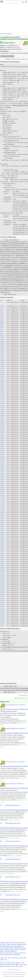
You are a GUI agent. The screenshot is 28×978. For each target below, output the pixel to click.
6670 (3, 312)
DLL (1, 964)
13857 (3, 411)
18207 (3, 520)
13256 (3, 397)
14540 (3, 431)
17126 (3, 493)
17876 (3, 511)
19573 (3, 550)
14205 (3, 423)
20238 (3, 565)
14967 (3, 442)
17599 (3, 505)
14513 (3, 429)
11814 (3, 359)
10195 (3, 345)
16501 (3, 481)
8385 (3, 327)
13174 (3, 396)
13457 (3, 399)
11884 (3, 360)
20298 (3, 567)
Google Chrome (21, 944)
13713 (3, 407)
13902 (3, 413)
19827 (3, 555)
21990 (3, 616)
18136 (3, 512)
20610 (3, 575)
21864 (3, 614)
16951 (3, 491)
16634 (3, 485)
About (9, 958)
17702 (3, 509)
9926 (3, 337)
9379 (3, 335)
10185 (3, 339)
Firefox (8, 944)
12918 (3, 388)
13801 (3, 409)
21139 (3, 598)
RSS (25, 958)
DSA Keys (22, 942)
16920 (3, 489)
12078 (3, 366)
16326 (3, 471)
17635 (3, 507)
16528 (3, 483)
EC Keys (3, 944)
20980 (3, 583)
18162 (3, 514)
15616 (3, 460)
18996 (3, 534)
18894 (3, 530)
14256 (3, 427)
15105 (3, 448)
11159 (3, 355)
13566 (3, 403)
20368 (3, 569)
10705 (3, 351)
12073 (3, 364)
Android (2, 942)
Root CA (16, 953)
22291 (3, 622)
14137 (3, 417)
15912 (3, 466)
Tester (2, 963)
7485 (3, 314)
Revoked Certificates (6, 953)
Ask (5, 959)
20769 (3, 579)
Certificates (10, 964)
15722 (3, 462)
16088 (3, 468)
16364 (3, 473)
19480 (3, 544)
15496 (3, 458)
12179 (3, 368)
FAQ (17, 966)
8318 (3, 325)
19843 (3, 557)
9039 (3, 333)
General (13, 944)
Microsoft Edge (5, 949)
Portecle (7, 951)
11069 (3, 353)
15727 (3, 464)
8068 (3, 321)
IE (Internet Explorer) (6, 946)
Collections (15, 958)
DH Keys (15, 942)
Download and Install (7, 56)
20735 (3, 577)
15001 (3, 444)
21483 (3, 610)
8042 (3, 320)
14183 (3, 421)
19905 (3, 559)
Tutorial (6, 954)
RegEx (17, 964)
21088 (3, 594)
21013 (3, 585)
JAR (23, 963)
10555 (3, 349)
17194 (3, 495)
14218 (3, 425)
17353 (3, 501)
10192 (3, 343)
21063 (3, 588)
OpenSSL (23, 949)
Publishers (8, 33)
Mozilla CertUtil (15, 949)
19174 (3, 538)
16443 (3, 479)
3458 (3, 306)
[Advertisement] (14, 18)
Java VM (2, 947)
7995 (3, 318)
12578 (3, 372)
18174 (3, 518)
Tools (2, 954)
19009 (3, 536)
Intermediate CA (19, 946)
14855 (3, 436)
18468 (3, 524)
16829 (3, 487)
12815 (3, 380)
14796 (3, 433)
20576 (3, 571)
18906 (3, 532)
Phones (8, 966)
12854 (3, 382)
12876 (3, 386)
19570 (3, 547)
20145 (3, 563)
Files (5, 964)
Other (2, 951)
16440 (3, 477)
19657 (3, 553)
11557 (3, 357)
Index (21, 958)
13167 (3, 394)
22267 (3, 620)
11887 (3, 362)
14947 (3, 440)
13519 (3, 401)
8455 (3, 329)
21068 (3, 590)
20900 (3, 581)
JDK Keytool (10, 947)
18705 (3, 526)
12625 (3, 376)
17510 (3, 503)
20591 (3, 573)
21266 (3, 606)
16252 (3, 470)
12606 (3, 374)
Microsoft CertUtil (20, 947)
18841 (3, 528)
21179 (3, 602)
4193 (3, 310)
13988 (3, 415)
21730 (3, 612)
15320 (3, 452)
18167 (3, 516)
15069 (3, 446)
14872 (3, 438)
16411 (3, 475)
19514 (3, 546)
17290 (3, 497)
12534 (3, 370)
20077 (3, 561)
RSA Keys (23, 953)
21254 (3, 604)
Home (2, 33)
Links (21, 964)
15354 (3, 454)
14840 (3, 435)
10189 (3, 341)
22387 (3, 624)
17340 (3, 499)
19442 (3, 542)
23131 (3, 626)
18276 (3, 522)
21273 (3, 608)
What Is (12, 954)
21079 (3, 592)
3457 (3, 308)
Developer (8, 963)
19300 (3, 540)
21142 (3, 600)
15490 (3, 456)
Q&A (25, 964)
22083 (3, 618)
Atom (2, 959)
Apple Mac (9, 942)
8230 (3, 323)
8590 (3, 331)
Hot (6, 958)
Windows (18, 954)
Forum (21, 966)
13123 (3, 392)
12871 (3, 384)
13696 (3, 405)
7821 (3, 316)
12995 (3, 390)
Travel (13, 966)
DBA (13, 963)
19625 (3, 551)
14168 (3, 419)
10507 (3, 347)
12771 (3, 378)
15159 (3, 450)
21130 (3, 596)
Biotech (2, 966)
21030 (3, 586)
